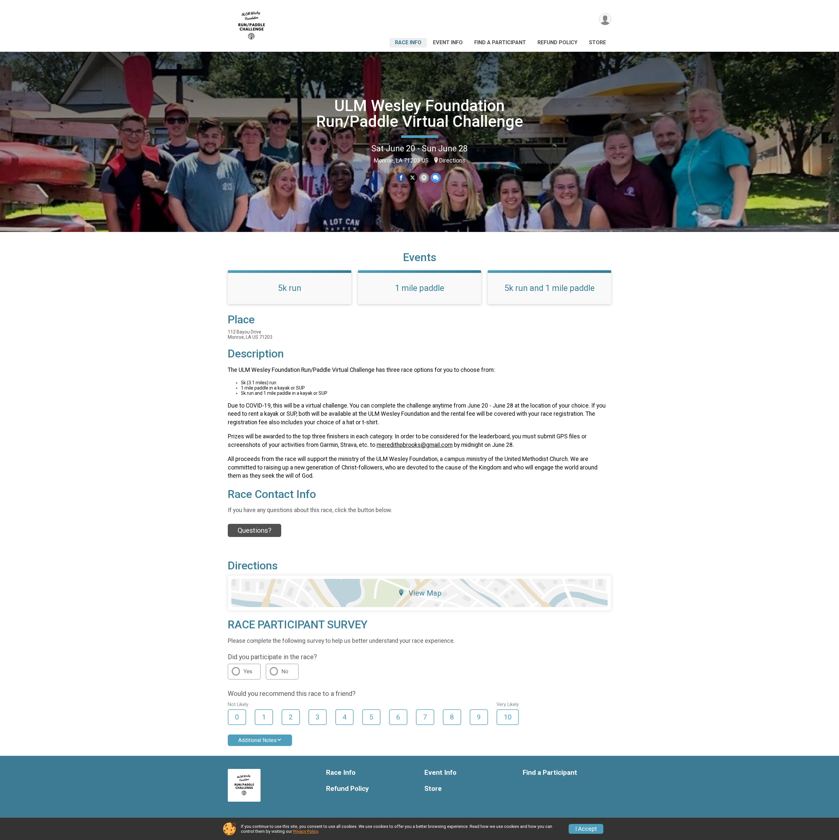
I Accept (586, 829)
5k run (289, 288)
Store (597, 42)
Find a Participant (500, 42)
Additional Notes (257, 740)
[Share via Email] (424, 177)
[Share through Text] (436, 177)
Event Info (448, 42)
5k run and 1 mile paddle (549, 288)
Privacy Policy (305, 831)
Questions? (254, 530)
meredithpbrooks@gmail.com (415, 445)
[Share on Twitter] (412, 177)
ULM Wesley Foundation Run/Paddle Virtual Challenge (419, 113)
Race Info (408, 42)
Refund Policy (557, 42)
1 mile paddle (419, 288)
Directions (452, 160)
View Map (425, 593)
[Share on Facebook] (401, 177)
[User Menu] (605, 19)
